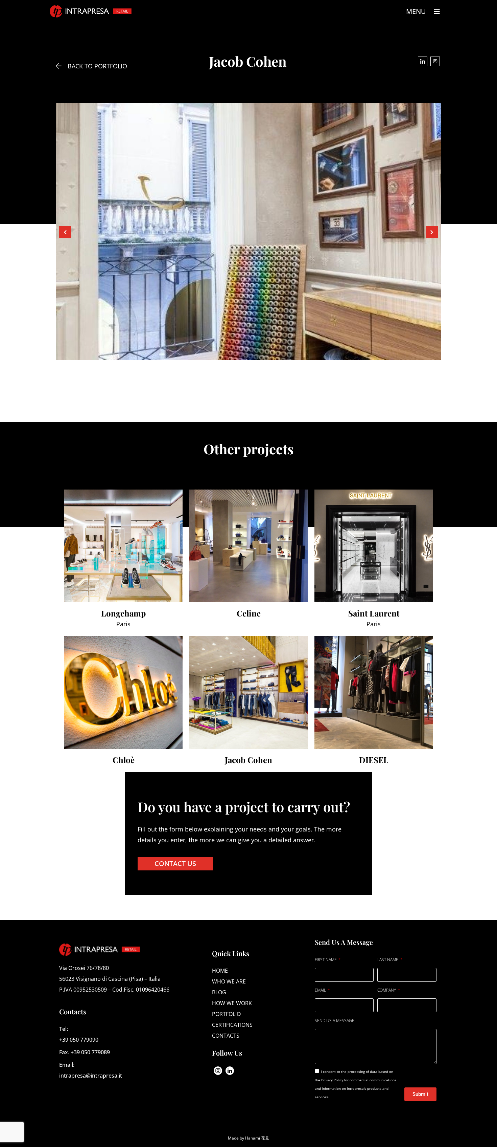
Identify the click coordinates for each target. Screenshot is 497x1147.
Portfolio (226, 1014)
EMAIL (321, 990)
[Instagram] (435, 61)
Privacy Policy (332, 1080)
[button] (65, 232)
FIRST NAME (326, 959)
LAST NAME (388, 959)
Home (220, 970)
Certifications (232, 1025)
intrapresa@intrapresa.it (90, 1075)
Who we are (229, 981)
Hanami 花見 (257, 1138)
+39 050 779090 (78, 1039)
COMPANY (387, 990)
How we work (232, 1003)
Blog (219, 992)
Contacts (225, 1035)
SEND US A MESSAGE (334, 1020)
